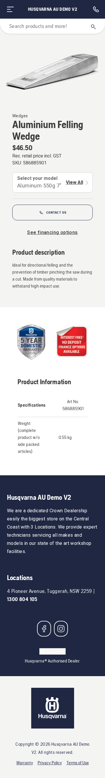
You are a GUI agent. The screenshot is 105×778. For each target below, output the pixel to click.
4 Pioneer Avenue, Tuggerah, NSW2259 (49, 591)
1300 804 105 (22, 599)
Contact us (56, 212)
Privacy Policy (50, 762)
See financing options (52, 232)
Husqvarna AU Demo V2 (52, 9)
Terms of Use (77, 762)
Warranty (24, 762)
